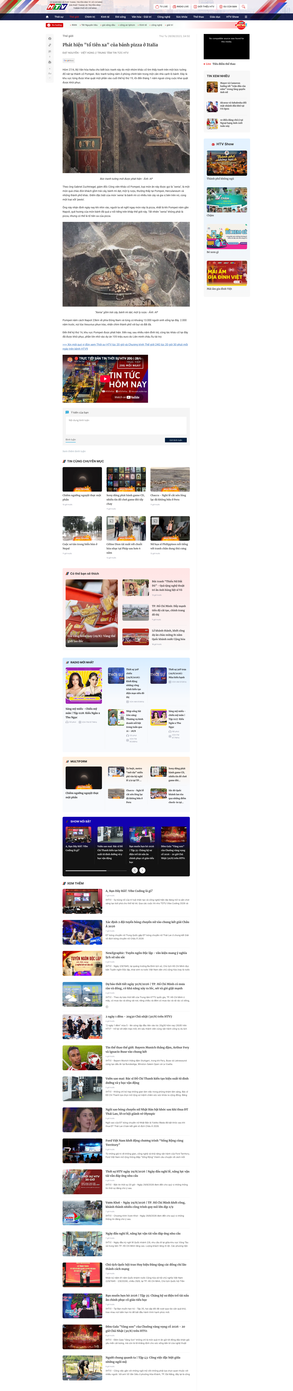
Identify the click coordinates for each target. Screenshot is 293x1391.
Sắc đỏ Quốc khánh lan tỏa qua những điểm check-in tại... (177, 796)
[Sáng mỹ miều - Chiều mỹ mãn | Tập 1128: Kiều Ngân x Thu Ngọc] (84, 685)
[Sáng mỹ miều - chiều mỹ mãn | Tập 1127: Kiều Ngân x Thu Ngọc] (158, 717)
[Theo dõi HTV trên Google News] (69, 61)
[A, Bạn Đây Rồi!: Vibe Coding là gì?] (78, 835)
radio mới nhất (82, 662)
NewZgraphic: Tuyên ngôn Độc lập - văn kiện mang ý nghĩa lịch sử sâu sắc (146, 955)
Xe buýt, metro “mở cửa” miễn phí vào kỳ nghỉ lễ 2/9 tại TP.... (134, 774)
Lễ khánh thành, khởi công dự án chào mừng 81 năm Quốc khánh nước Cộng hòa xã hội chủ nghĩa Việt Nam (168, 635)
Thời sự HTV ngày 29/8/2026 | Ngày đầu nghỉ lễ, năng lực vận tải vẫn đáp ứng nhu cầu (148, 1174)
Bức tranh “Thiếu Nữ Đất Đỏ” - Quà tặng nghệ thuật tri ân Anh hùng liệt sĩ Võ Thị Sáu (168, 586)
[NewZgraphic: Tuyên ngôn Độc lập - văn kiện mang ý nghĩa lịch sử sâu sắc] (82, 963)
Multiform (79, 761)
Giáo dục (215, 16)
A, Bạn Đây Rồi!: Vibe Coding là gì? (77, 848)
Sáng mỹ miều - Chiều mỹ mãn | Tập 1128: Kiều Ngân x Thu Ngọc (83, 713)
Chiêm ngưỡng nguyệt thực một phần (82, 497)
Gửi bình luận (176, 440)
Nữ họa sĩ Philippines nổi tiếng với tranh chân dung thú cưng (169, 546)
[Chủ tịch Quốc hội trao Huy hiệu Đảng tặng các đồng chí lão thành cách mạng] (82, 1275)
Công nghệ (163, 16)
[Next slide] (142, 870)
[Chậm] (227, 199)
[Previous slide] (135, 870)
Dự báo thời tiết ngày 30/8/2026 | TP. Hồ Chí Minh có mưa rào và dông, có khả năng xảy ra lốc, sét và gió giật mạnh (145, 986)
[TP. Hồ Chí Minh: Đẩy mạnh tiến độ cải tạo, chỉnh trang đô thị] (135, 612)
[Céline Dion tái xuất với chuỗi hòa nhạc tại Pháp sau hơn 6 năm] (126, 528)
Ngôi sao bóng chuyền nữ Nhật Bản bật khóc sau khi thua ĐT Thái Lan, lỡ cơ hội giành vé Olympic (147, 1111)
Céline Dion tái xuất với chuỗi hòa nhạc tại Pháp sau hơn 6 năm (124, 548)
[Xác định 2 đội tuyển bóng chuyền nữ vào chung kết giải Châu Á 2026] (82, 932)
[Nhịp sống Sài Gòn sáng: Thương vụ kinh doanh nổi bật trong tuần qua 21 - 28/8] (116, 717)
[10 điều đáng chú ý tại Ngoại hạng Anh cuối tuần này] (212, 123)
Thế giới (74, 16)
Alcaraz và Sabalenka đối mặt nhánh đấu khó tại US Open (233, 105)
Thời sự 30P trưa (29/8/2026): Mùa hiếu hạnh (177, 673)
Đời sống (120, 16)
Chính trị (90, 16)
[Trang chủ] (47, 17)
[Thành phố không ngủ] (227, 163)
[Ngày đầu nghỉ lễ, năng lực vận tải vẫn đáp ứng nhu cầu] (82, 1243)
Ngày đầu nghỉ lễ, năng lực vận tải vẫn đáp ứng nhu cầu (143, 1233)
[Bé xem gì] (227, 236)
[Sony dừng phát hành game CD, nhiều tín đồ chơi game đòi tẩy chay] (126, 479)
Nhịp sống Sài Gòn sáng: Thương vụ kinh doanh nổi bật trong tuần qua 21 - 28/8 (134, 721)
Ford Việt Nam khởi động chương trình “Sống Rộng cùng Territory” (144, 1143)
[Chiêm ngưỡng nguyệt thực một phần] (82, 479)
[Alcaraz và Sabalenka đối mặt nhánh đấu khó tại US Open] (212, 106)
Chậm (210, 215)
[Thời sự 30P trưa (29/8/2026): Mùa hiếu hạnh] (158, 675)
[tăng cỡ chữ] (49, 68)
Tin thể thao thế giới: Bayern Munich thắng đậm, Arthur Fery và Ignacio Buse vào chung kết (147, 1049)
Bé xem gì (213, 252)
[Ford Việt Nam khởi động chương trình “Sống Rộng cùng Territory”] (82, 1150)
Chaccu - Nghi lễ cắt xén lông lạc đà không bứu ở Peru (168, 497)
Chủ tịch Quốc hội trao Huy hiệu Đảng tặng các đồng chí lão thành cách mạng (146, 1267)
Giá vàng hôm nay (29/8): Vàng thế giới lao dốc (91, 638)
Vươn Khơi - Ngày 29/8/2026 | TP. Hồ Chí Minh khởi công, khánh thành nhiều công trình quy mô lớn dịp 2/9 (145, 1205)
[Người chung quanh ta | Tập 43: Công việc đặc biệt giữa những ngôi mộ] (82, 1367)
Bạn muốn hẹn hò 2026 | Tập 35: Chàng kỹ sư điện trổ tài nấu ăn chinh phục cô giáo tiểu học (141, 854)
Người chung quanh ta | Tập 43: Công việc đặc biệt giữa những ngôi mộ (143, 1360)
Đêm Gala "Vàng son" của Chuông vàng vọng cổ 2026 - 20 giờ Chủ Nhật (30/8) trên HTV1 (173, 852)
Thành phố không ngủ (220, 178)
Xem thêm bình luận (74, 451)
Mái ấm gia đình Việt (219, 288)
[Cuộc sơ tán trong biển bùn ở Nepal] (82, 528)
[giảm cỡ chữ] (49, 77)
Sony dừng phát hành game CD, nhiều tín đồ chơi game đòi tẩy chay (126, 499)
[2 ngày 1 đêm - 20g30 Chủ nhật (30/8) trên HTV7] (82, 1026)
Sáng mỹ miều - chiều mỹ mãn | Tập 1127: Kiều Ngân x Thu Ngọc (177, 719)
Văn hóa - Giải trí (141, 16)
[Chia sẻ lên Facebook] (49, 38)
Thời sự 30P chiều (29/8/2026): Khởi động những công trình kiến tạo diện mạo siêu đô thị (135, 683)
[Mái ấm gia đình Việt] (227, 273)
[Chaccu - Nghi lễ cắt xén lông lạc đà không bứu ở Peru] (170, 479)
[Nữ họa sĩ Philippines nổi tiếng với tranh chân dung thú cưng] (170, 528)
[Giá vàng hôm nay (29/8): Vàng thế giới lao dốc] (92, 610)
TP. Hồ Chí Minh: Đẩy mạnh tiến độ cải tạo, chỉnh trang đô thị (169, 610)
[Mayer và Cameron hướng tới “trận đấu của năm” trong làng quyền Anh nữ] (212, 87)
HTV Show (232, 16)
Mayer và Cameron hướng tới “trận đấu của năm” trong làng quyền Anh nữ (233, 88)
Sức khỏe (181, 16)
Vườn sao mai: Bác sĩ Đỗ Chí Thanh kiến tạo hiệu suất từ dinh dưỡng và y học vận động (110, 852)
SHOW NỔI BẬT (81, 821)
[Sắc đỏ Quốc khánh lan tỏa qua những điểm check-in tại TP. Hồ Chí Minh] (158, 793)
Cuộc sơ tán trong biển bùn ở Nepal (80, 546)
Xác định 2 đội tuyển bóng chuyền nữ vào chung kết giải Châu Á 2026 (147, 924)
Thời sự (58, 16)
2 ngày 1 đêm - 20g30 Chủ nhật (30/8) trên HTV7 (139, 1016)
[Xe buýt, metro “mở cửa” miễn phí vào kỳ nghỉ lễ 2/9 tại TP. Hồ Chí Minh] (116, 772)
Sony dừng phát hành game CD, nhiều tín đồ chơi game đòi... (178, 774)
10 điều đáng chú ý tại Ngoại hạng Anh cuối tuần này (231, 123)
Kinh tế (105, 16)
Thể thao (198, 16)
